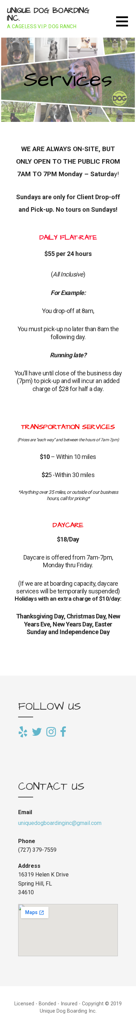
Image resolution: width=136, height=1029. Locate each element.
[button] (126, 25)
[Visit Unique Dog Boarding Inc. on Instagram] (51, 732)
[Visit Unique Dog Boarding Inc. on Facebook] (63, 731)
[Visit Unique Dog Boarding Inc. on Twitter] (37, 732)
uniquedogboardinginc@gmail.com (59, 823)
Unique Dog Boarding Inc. (48, 14)
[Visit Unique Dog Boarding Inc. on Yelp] (23, 732)
